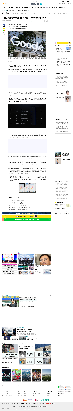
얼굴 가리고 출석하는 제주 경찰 (8, 269)
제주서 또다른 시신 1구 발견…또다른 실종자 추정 (9, 359)
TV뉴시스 (56, 7)
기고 (23, 389)
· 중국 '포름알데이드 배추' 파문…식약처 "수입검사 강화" (63, 211)
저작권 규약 (22, 403)
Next (35, 338)
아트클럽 (19, 389)
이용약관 (34, 403)
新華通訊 (48, 389)
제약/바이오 (42, 13)
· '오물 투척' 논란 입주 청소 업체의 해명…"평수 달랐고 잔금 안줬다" (63, 208)
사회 (29, 7)
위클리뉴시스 (69, 3)
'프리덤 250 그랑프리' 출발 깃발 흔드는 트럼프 (10, 271)
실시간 (9, 7)
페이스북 (68, 389)
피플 (55, 150)
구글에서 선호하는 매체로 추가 (37, 21)
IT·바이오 (26, 7)
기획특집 (24, 391)
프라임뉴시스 (64, 3)
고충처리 (27, 403)
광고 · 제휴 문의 (8, 403)
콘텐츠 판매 (18, 403)
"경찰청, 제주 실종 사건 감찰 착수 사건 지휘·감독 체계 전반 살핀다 (24, 330)
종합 (13, 343)
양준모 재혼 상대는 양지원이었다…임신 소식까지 (27, 301)
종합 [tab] (70, 45)
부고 (21, 395)
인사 (18, 395)
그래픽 (34, 389)
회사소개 (3, 403)
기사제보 (30, 403)
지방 (35, 7)
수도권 (32, 7)
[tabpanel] (43, 261)
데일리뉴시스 (24, 393)
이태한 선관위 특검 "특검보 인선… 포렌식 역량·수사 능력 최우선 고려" (43, 266)
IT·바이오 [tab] (66, 45)
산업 (22, 7)
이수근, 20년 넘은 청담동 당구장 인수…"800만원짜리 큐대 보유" (10, 355)
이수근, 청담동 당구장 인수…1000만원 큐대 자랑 (27, 297)
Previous (3, 338)
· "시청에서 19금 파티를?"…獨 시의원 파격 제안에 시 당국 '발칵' (63, 210)
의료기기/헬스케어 (49, 13)
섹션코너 (19, 393)
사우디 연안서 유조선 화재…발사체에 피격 (29, 339)
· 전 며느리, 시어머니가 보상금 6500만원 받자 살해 (63, 213)
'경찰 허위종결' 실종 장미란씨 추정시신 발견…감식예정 (26, 347)
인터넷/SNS (17, 13)
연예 (44, 7)
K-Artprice (60, 3)
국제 (14, 7)
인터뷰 (19, 391)
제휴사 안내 (13, 403)
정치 (12, 7)
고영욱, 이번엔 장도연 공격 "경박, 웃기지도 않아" (27, 299)
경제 (17, 7)
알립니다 (53, 403)
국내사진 (34, 387)
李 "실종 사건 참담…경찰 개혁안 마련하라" (14, 339)
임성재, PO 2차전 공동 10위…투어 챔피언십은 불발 (10, 273)
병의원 (55, 13)
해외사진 (39, 387)
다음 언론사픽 (68, 387)
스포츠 (41, 7)
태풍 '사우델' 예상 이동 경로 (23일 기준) (38, 271)
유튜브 (61, 389)
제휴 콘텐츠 (61, 7)
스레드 (61, 393)
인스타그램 (68, 391)
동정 (25, 395)
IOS (48, 395)
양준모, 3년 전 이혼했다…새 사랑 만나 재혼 (26, 304)
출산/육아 (65, 13)
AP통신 (48, 387)
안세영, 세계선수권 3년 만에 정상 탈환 (9, 265)
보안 (25, 13)
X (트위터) (61, 391)
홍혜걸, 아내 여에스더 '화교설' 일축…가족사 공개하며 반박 (30, 361)
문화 (38, 7)
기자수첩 (56, 89)
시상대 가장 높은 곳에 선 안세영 (8, 267)
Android (48, 393)
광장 (49, 7)
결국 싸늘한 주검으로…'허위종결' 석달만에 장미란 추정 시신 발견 (39, 354)
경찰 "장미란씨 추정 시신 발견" (7, 362)
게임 (34, 13)
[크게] (50, 21)
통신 (22, 13)
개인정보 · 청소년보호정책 (41, 403)
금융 (19, 7)
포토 (52, 7)
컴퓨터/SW (30, 13)
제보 (64, 7)
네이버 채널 (61, 387)
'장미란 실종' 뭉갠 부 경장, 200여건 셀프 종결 (26, 306)
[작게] (48, 21)
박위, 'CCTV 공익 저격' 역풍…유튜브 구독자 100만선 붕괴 (39, 361)
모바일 (12, 13)
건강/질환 (60, 13)
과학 (37, 13)
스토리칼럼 (24, 387)
